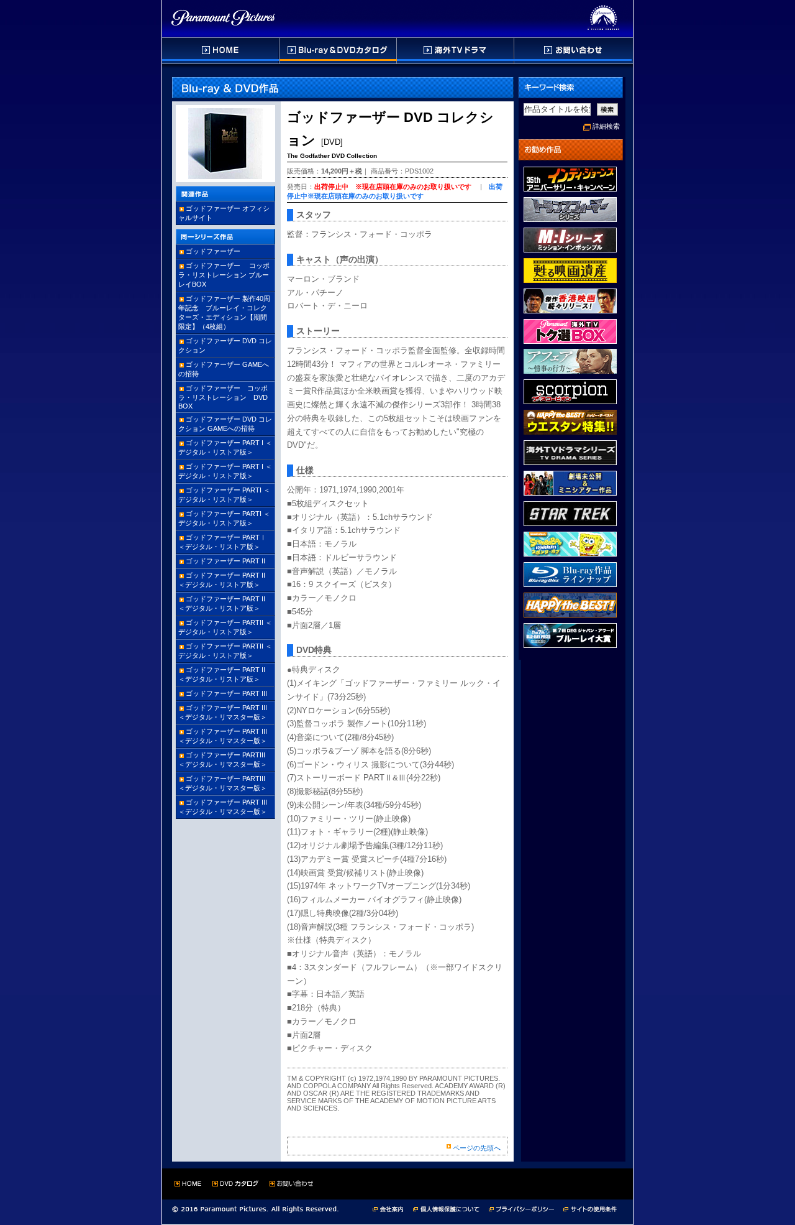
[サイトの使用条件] (591, 1208)
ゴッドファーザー (213, 251)
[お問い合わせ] (573, 50)
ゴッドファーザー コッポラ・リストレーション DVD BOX (226, 397)
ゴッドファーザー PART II (225, 561)
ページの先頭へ (477, 1148)
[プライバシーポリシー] (526, 1208)
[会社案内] (391, 1208)
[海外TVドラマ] (456, 50)
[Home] (220, 50)
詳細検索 (606, 126)
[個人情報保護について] (451, 1208)
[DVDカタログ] (338, 50)
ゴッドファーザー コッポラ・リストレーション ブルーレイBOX (224, 275)
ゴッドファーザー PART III (226, 693)
